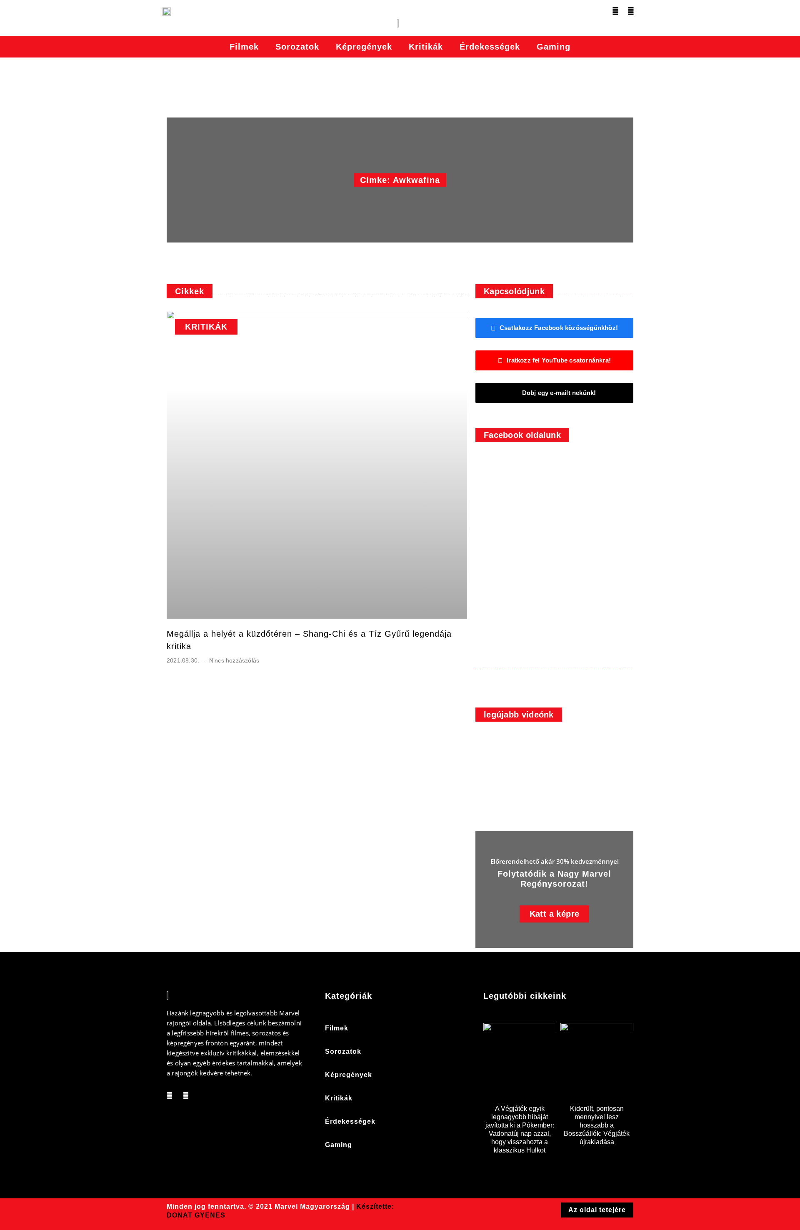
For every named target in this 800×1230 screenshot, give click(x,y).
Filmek (244, 46)
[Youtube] (631, 11)
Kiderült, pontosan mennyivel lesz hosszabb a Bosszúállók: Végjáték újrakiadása (597, 1125)
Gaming (553, 46)
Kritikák (426, 46)
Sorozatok (297, 46)
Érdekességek (490, 46)
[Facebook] (615, 11)
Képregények (364, 46)
